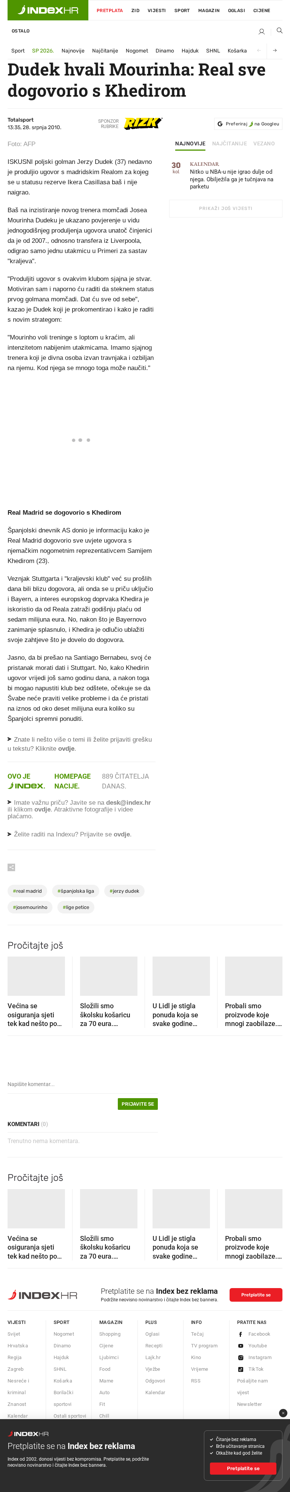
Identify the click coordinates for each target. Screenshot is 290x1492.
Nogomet (137, 51)
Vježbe (152, 1369)
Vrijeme (199, 1369)
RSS (196, 1381)
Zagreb (15, 1369)
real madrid (27, 891)
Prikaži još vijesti (225, 208)
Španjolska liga (75, 891)
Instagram (260, 1357)
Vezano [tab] (264, 144)
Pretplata (110, 10)
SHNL (213, 51)
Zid (135, 10)
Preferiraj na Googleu (252, 124)
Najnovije (73, 51)
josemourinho (30, 907)
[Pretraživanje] (276, 32)
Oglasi (236, 10)
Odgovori (155, 1381)
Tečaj (197, 1334)
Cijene (261, 10)
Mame (106, 1381)
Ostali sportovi (70, 1416)
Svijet (14, 1334)
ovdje (42, 809)
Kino (196, 1357)
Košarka (237, 51)
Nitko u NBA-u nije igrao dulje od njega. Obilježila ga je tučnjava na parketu (231, 175)
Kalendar (18, 1416)
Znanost (17, 1404)
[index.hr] (48, 10)
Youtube (257, 1346)
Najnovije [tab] (190, 144)
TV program (204, 1346)
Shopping (109, 1334)
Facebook (259, 1334)
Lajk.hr (153, 1357)
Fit (102, 1404)
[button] (17, 973)
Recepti (154, 1346)
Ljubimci (109, 1357)
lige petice (76, 907)
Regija (15, 1357)
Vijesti (157, 10)
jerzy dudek (124, 891)
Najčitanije (105, 51)
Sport (182, 10)
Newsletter (249, 1404)
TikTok (256, 1369)
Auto (104, 1392)
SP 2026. (43, 51)
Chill (104, 1416)
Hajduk (190, 51)
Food (105, 1369)
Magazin (111, 1322)
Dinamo (165, 51)
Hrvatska (18, 1346)
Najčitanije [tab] (229, 144)
